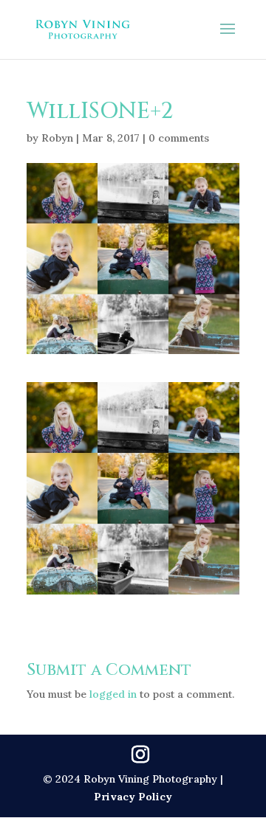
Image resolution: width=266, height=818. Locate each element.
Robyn (57, 138)
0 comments (179, 138)
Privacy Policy (133, 796)
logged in (113, 694)
